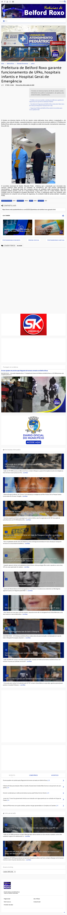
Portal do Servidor (8, 904)
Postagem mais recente (11, 240)
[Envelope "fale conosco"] (13, 1)
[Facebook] (4, 1)
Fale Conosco (7, 901)
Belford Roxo (10, 63)
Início (2, 63)
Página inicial (33, 240)
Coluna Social (37, 901)
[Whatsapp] (10, 1)
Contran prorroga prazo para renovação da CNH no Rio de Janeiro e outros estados (48, 231)
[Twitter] (2, 1)
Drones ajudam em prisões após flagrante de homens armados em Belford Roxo (24, 370)
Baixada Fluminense (22, 63)
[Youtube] (7, 1)
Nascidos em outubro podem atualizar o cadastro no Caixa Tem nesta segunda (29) (17, 231)
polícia (32, 63)
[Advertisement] (14, 99)
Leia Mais (25, 472)
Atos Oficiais (37, 898)
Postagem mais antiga (55, 240)
